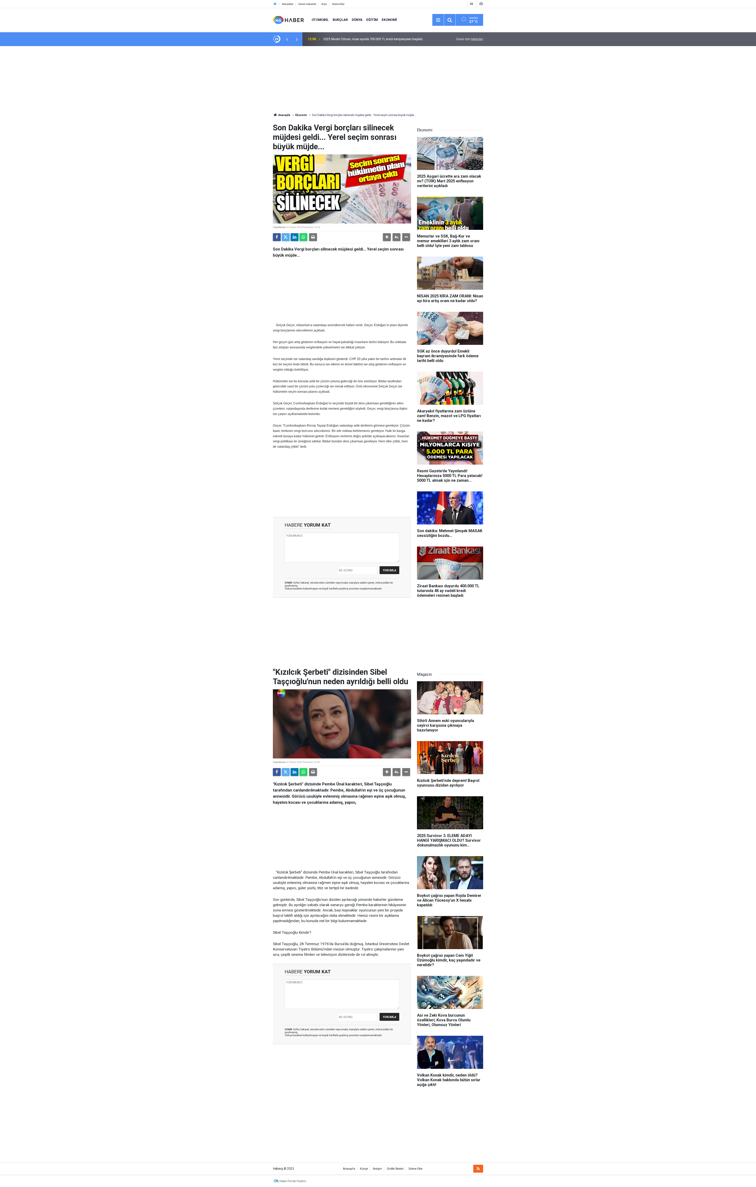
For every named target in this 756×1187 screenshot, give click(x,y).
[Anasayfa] (275, 4)
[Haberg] (288, 19)
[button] (387, 237)
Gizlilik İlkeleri (395, 1168)
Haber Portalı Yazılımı (293, 1181)
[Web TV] (471, 4)
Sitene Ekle (338, 4)
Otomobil (320, 20)
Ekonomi (389, 20)
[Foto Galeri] (481, 4)
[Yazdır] (313, 237)
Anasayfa (284, 115)
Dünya (357, 20)
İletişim (377, 1168)
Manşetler (287, 4)
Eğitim (372, 20)
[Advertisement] (378, 79)
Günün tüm (469, 39)
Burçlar (340, 20)
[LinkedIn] (294, 237)
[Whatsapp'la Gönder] (303, 237)
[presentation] (287, 39)
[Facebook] (277, 237)
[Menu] (438, 20)
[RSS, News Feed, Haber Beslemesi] (478, 1169)
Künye (364, 1168)
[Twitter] (286, 237)
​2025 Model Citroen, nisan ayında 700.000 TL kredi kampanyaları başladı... (373, 39)
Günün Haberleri (307, 4)
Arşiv (324, 4)
